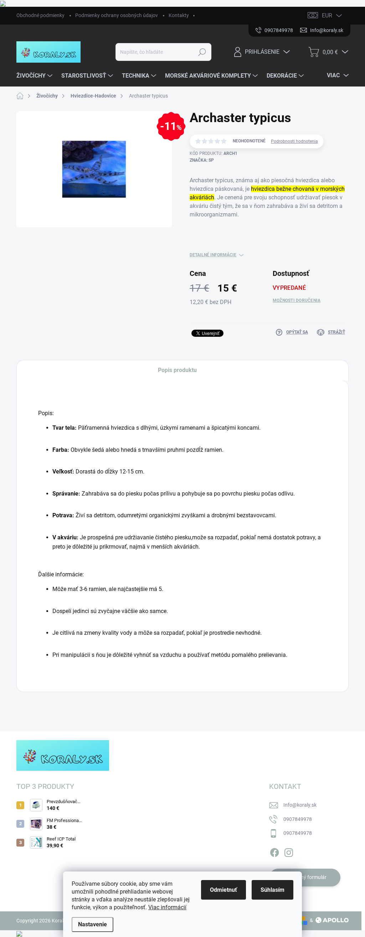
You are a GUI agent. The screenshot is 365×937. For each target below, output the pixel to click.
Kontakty (179, 15)
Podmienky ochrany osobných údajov (116, 15)
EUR (327, 15)
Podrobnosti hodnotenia (294, 141)
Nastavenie (92, 924)
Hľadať (202, 52)
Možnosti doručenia (296, 300)
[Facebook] (274, 851)
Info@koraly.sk (300, 805)
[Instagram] (288, 851)
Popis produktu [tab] (177, 370)
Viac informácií (167, 907)
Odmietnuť (223, 889)
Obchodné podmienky (40, 15)
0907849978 (297, 819)
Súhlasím (272, 889)
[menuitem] (35, 76)
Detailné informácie (213, 254)
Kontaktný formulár (305, 877)
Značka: (202, 160)
